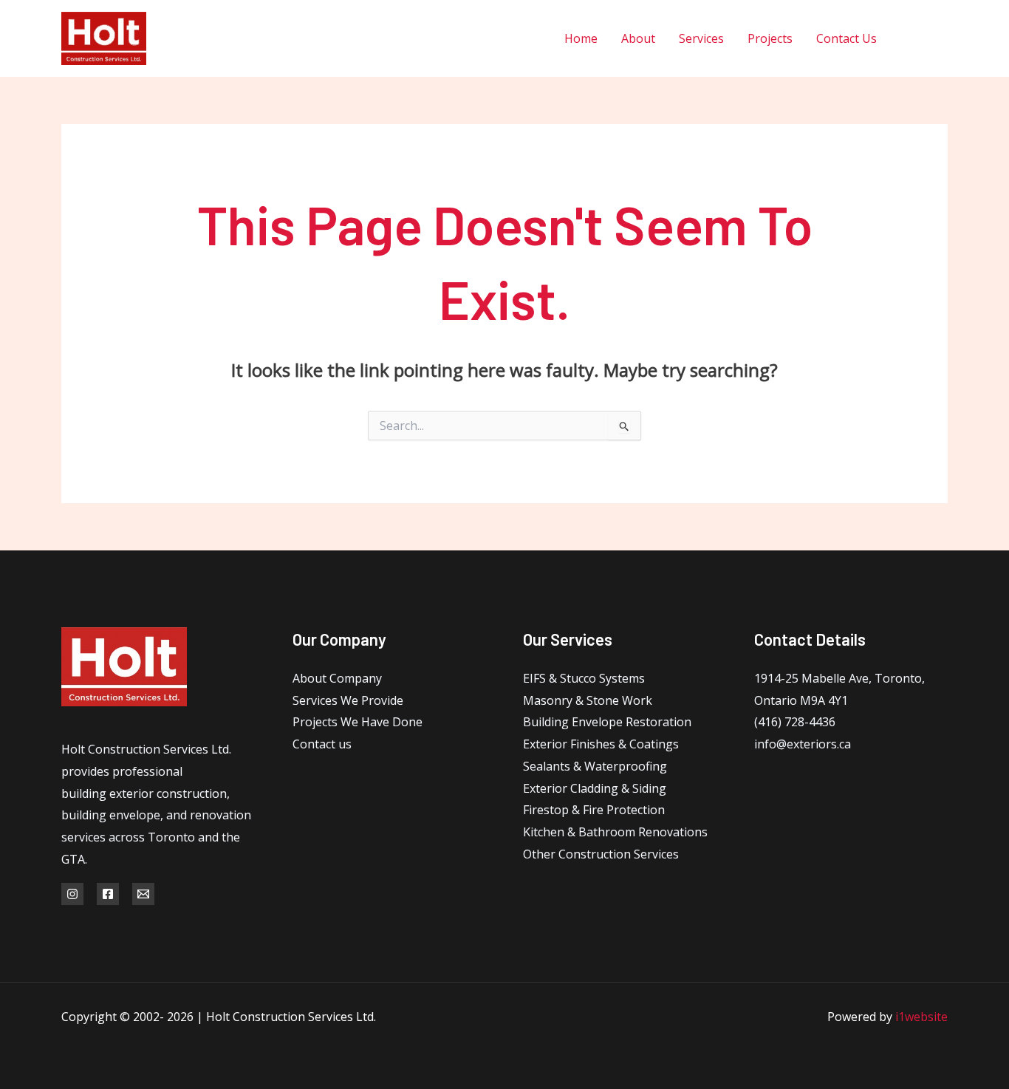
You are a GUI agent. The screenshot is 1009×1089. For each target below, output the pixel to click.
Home (581, 38)
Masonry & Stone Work (587, 700)
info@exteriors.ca (802, 744)
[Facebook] (908, 38)
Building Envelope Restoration (607, 722)
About (638, 38)
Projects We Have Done (358, 722)
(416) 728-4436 (794, 722)
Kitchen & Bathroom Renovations (615, 832)
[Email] (143, 894)
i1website (921, 1016)
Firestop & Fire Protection (594, 810)
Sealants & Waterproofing (595, 766)
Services (701, 38)
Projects (770, 38)
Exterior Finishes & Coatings (601, 744)
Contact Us (846, 38)
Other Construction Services (601, 854)
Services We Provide (348, 700)
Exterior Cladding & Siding (594, 788)
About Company (337, 678)
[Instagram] (942, 38)
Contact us (322, 744)
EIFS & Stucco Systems (584, 678)
